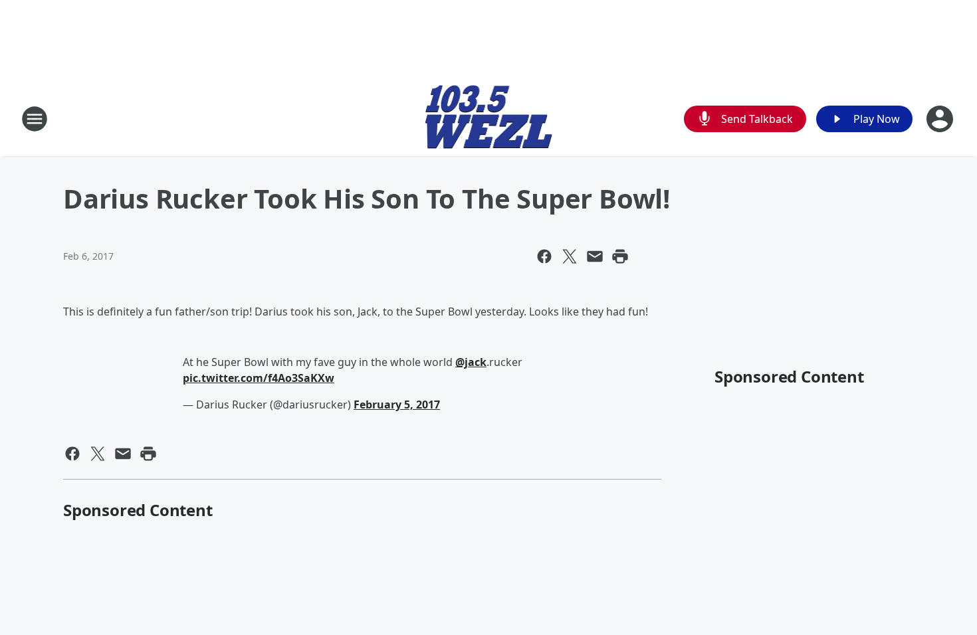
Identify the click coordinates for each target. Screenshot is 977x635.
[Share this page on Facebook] (544, 256)
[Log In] (941, 119)
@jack (471, 362)
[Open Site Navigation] (34, 119)
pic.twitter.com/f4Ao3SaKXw (258, 378)
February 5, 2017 (397, 404)
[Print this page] (620, 256)
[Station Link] (488, 118)
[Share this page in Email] (595, 256)
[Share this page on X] (569, 256)
